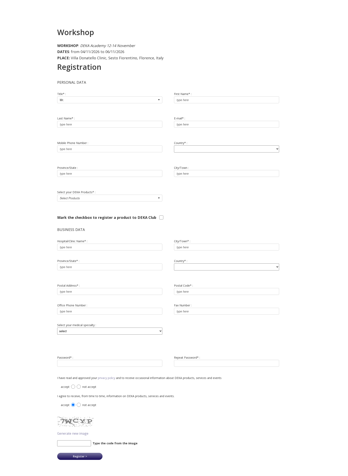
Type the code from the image (114, 443)
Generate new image (72, 433)
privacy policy (106, 378)
